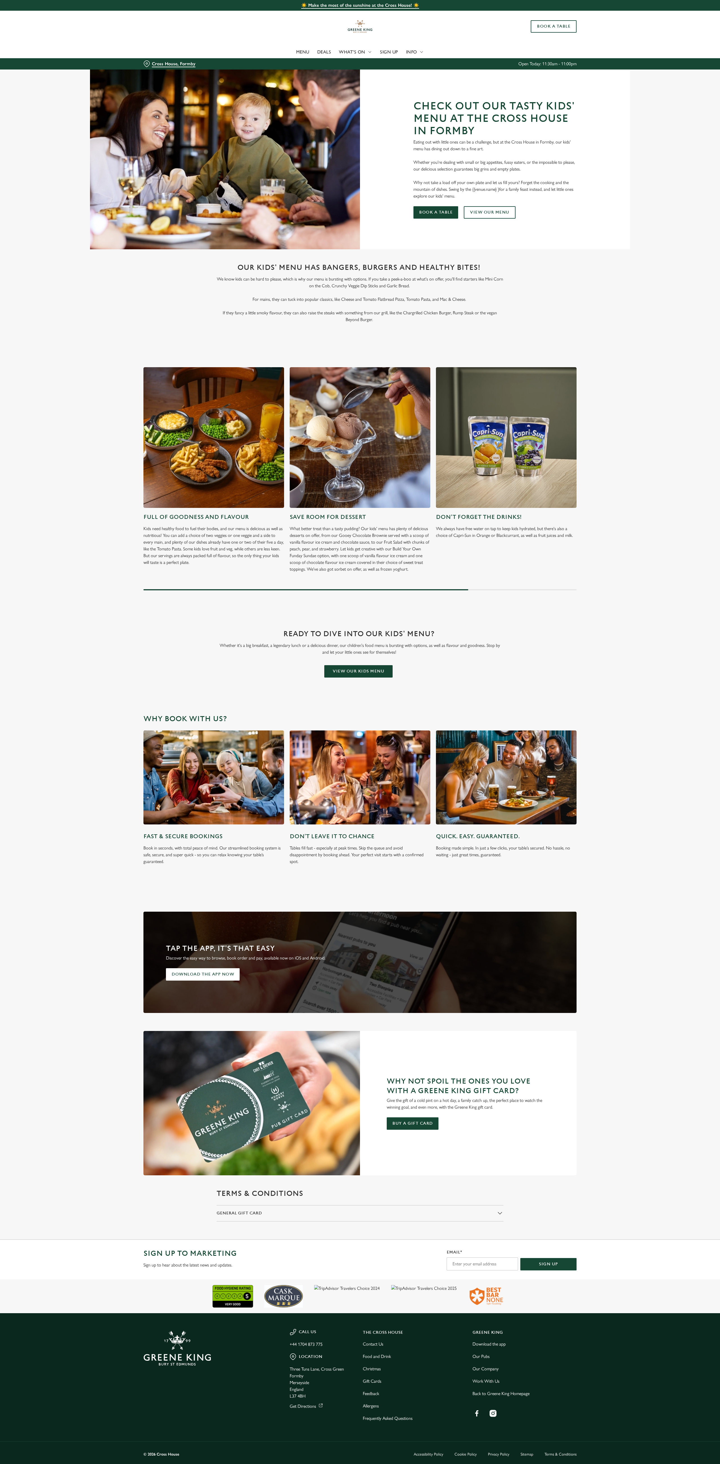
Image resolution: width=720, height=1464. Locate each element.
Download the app (489, 1344)
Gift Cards (372, 1381)
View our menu (489, 212)
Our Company (485, 1368)
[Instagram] (493, 1413)
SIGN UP (548, 1264)
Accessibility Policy (428, 1454)
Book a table (436, 212)
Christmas (372, 1368)
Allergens (371, 1406)
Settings (416, 52)
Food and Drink (377, 1356)
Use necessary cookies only (545, 33)
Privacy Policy (498, 1454)
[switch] (290, 52)
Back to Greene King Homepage (501, 1393)
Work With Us (486, 1381)
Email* (454, 1252)
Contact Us (373, 1344)
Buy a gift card (412, 1123)
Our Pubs (481, 1356)
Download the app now (203, 974)
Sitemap (527, 1454)
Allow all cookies (544, 14)
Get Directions (303, 1406)
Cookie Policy (465, 1454)
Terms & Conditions (560, 1454)
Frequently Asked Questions (388, 1418)
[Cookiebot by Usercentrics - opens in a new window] (164, 52)
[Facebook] (476, 1413)
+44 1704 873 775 (306, 1344)
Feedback (371, 1393)
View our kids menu (358, 671)
